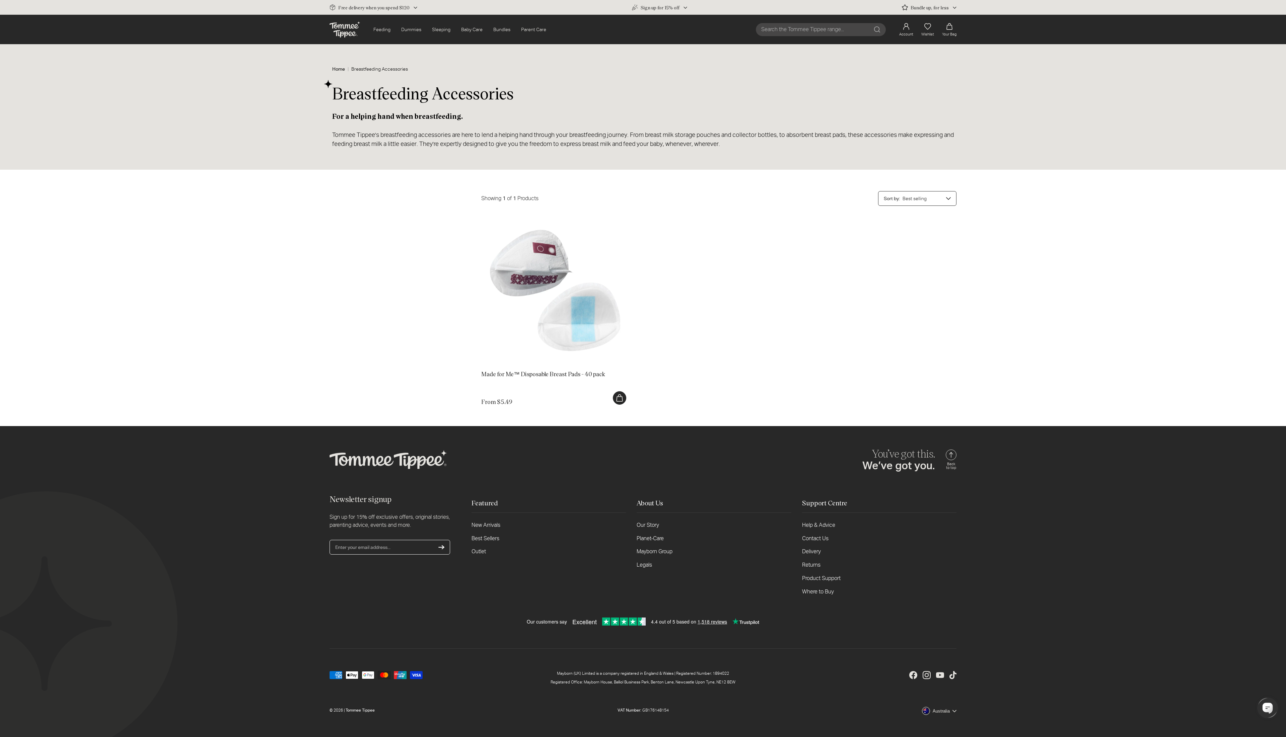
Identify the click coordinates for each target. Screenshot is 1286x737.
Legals (644, 565)
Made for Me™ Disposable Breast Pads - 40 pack (531, 220)
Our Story (648, 525)
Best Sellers (485, 538)
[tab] (540, 356)
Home (338, 69)
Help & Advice (818, 525)
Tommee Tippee (360, 710)
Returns (811, 565)
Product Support (821, 578)
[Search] (877, 29)
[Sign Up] (441, 547)
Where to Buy (818, 591)
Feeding (381, 29)
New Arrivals (486, 525)
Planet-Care (650, 538)
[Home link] (345, 29)
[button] (949, 29)
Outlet (479, 551)
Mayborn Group (654, 551)
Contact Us (815, 538)
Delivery (811, 551)
